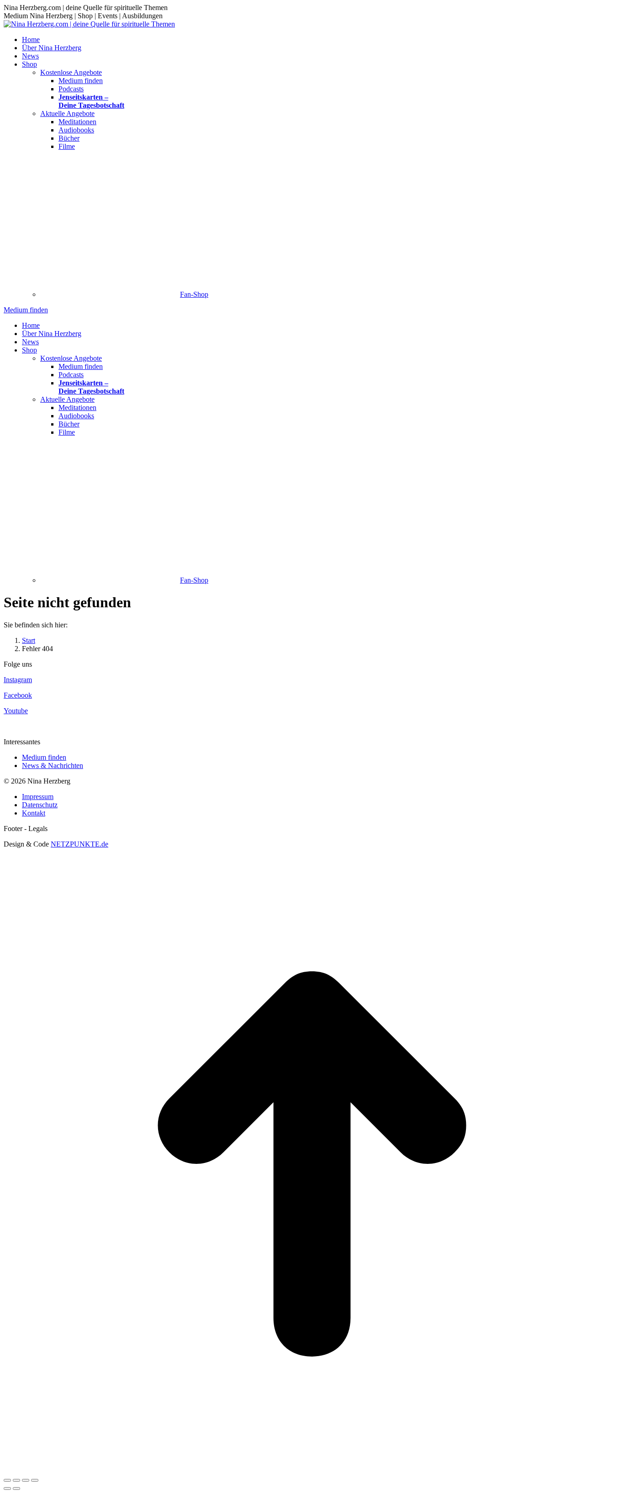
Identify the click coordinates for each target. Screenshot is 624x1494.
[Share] (16, 1480)
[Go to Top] (312, 1469)
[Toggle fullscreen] (25, 1480)
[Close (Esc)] (7, 1480)
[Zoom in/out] (34, 1480)
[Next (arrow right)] (16, 1488)
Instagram (18, 680)
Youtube (16, 711)
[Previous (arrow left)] (7, 1488)
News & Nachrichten (52, 765)
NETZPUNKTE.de (79, 844)
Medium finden (44, 757)
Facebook (18, 695)
